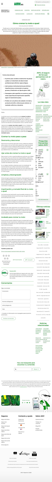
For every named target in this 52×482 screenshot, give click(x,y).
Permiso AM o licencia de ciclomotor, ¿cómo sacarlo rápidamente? (39, 108)
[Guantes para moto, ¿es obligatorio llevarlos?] (40, 235)
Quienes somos (39, 419)
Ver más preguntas (43, 199)
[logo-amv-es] (18, 3)
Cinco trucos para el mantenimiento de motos (13, 251)
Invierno (40, 279)
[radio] (3, 255)
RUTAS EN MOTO (20, 13)
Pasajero (47, 305)
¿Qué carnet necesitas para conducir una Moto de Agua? (39, 117)
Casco (39, 273)
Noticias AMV (4, 67)
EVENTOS (27, 10)
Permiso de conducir (43, 308)
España (46, 276)
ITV (40, 289)
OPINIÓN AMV (45, 10)
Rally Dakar (45, 267)
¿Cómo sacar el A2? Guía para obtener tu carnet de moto (47, 108)
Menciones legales (13, 458)
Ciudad (39, 286)
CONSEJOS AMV (19, 10)
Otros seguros (4, 444)
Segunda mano (45, 295)
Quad (45, 289)
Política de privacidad (12, 461)
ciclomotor (46, 286)
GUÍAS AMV (30, 13)
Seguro (47, 254)
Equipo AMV (13, 271)
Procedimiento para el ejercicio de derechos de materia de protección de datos (23, 464)
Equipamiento (40, 257)
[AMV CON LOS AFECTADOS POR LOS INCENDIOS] (40, 224)
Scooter (40, 283)
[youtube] (27, 402)
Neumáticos (40, 311)
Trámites (47, 263)
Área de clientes (41, 5)
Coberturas (46, 270)
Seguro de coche (5, 438)
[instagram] (22, 402)
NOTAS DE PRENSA (40, 13)
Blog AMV (38, 426)
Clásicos (39, 270)
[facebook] (24, 402)
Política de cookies (32, 458)
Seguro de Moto (5, 419)
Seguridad (40, 248)
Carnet (39, 267)
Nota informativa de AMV (34, 467)
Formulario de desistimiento (32, 461)
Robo (48, 314)
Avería (43, 317)
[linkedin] (29, 402)
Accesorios (40, 263)
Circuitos (39, 314)
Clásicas (46, 283)
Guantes (47, 311)
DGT (44, 314)
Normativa (40, 302)
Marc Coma (39, 292)
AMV (39, 295)
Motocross (45, 273)
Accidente (47, 292)
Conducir (48, 257)
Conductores (40, 305)
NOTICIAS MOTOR (35, 10)
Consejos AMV (11, 67)
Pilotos (46, 279)
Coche (45, 244)
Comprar (40, 276)
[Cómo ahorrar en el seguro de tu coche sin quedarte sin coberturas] (40, 212)
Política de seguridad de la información (14, 467)
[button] (46, 158)
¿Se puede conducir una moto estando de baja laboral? (46, 331)
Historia (40, 298)
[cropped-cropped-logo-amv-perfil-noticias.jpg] (5, 270)
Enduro (46, 302)
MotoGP (47, 248)
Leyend (46, 298)
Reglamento (40, 254)
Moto (40, 244)
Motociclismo (43, 251)
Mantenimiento (43, 260)
